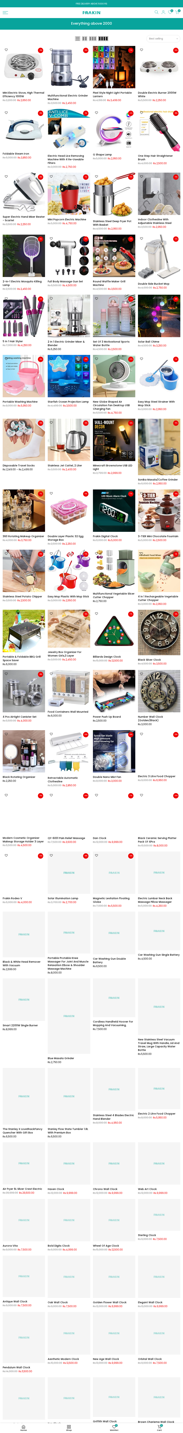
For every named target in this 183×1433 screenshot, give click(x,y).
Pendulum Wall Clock (16, 1367)
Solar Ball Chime (148, 341)
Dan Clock (99, 838)
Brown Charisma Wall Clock (156, 1422)
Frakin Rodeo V (12, 898)
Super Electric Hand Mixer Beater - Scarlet (24, 218)
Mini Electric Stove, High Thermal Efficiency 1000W (23, 94)
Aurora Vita (10, 1246)
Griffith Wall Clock (105, 1421)
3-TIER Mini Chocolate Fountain (158, 536)
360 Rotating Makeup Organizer (23, 536)
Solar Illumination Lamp (63, 898)
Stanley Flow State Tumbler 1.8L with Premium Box (68, 1130)
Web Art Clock (147, 1189)
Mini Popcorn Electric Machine (67, 219)
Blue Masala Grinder (61, 1058)
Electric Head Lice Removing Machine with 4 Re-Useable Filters (66, 159)
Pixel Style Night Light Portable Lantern (112, 94)
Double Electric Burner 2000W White (157, 94)
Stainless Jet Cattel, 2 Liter (65, 465)
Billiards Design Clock (107, 657)
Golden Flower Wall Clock (110, 1302)
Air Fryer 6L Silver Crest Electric (22, 1189)
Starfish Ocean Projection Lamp (68, 402)
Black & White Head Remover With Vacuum (22, 963)
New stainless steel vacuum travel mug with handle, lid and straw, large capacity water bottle (158, 1045)
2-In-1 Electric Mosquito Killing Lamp (22, 283)
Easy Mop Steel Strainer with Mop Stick (156, 403)
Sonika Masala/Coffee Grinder (158, 479)
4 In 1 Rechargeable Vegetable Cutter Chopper (158, 598)
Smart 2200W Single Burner (20, 1025)
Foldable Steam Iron (16, 153)
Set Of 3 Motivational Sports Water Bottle (111, 343)
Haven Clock (56, 1189)
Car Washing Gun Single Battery (159, 955)
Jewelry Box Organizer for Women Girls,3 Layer (64, 653)
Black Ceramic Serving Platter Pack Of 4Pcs (157, 839)
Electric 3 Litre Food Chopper (156, 776)
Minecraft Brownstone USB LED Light (112, 467)
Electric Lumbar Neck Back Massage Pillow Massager (155, 900)
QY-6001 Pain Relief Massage (66, 838)
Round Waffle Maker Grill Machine (109, 283)
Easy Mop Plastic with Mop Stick (68, 596)
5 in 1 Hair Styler (13, 341)
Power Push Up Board (107, 717)
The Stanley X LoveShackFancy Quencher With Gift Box (22, 1130)
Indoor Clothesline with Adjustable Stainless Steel (155, 221)
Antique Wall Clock (15, 1301)
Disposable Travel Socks (19, 465)
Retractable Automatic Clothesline (63, 779)
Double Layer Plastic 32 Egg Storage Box (65, 538)
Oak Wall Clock (58, 1302)
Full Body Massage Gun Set (65, 281)
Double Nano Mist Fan (107, 777)
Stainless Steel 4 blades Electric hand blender (113, 1117)
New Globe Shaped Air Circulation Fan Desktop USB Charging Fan (111, 405)
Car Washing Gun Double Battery (109, 960)
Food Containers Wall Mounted (68, 712)
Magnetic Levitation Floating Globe (111, 900)
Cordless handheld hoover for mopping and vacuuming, (113, 1023)
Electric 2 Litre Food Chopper (156, 1113)
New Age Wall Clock (106, 1359)
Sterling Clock (147, 1235)
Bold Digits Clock (59, 1246)
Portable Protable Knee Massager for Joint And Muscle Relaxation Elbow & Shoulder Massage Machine (68, 963)
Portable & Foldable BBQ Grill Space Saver (22, 658)
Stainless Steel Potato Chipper (22, 596)
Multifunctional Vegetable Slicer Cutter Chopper (114, 595)
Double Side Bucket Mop (153, 284)
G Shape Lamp (102, 154)
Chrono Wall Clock (105, 1189)
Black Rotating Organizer (19, 777)
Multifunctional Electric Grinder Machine (68, 97)
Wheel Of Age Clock (106, 1246)
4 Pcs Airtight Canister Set (19, 717)
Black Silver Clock (149, 660)
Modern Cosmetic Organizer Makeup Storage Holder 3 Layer (23, 839)
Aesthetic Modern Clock (63, 1359)
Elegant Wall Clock (150, 1302)
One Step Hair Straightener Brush (155, 157)
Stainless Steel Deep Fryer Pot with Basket (112, 223)
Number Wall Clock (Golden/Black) (150, 718)
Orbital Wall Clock (150, 1359)
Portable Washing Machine (20, 402)
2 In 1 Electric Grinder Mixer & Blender (66, 343)
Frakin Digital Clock (105, 536)
